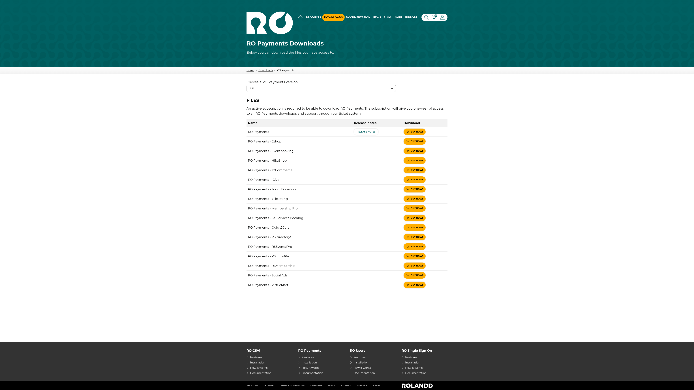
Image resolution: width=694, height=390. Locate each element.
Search (425, 17)
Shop (376, 385)
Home (300, 17)
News (377, 17)
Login (397, 17)
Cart (435, 18)
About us (252, 385)
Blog (387, 17)
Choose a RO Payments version (272, 82)
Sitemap (346, 385)
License (269, 385)
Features (256, 357)
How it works (258, 367)
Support (410, 17)
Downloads (333, 17)
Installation (257, 362)
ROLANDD (418, 386)
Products (313, 17)
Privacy (362, 385)
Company (316, 385)
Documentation (358, 17)
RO (270, 23)
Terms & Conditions (292, 385)
